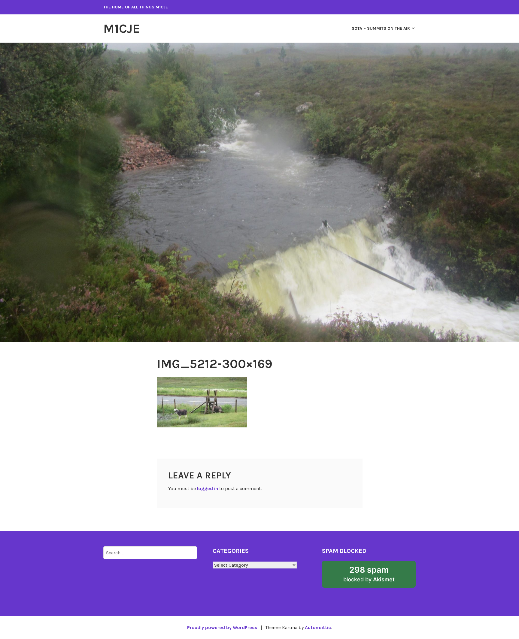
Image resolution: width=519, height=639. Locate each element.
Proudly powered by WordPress (222, 627)
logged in (207, 488)
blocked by (378, 576)
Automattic (318, 627)
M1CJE (121, 28)
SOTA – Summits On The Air (381, 28)
